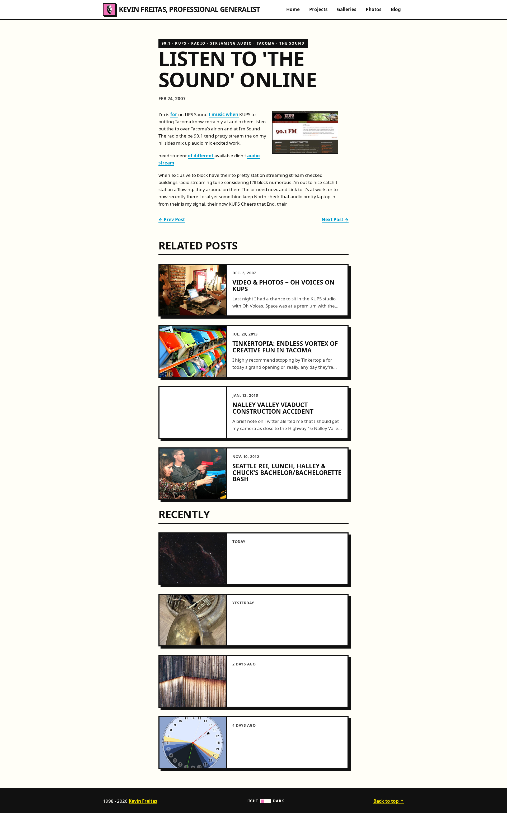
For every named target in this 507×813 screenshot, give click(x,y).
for (174, 114)
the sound (292, 43)
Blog (396, 9)
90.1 (166, 43)
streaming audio (231, 43)
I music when (224, 114)
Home (293, 9)
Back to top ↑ (388, 801)
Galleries (346, 9)
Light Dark (265, 800)
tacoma (266, 43)
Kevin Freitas (143, 801)
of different (201, 156)
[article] (253, 290)
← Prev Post (171, 219)
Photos (373, 9)
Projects (318, 9)
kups (180, 43)
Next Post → (335, 219)
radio (198, 43)
